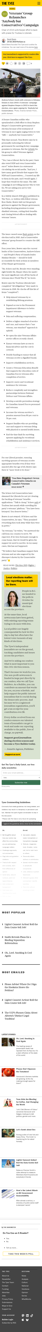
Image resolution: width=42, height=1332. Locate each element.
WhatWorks (26, 1299)
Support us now (12, 754)
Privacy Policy (7, 1299)
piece (25, 195)
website (31, 149)
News (12, 8)
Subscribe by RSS (9, 1323)
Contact (5, 1285)
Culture (25, 1282)
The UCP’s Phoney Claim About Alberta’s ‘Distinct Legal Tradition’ (21, 1015)
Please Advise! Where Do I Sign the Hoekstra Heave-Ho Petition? (21, 987)
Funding (5, 1289)
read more (17, 487)
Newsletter (6, 1279)
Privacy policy (6, 786)
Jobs (4, 1295)
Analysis (25, 1279)
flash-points (28, 234)
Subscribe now (21, 782)
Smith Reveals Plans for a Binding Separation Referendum (18, 940)
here (36, 47)
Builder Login (7, 1319)
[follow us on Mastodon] (15, 63)
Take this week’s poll (20, 1254)
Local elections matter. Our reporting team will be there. (19, 581)
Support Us (6, 1309)
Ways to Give (7, 1305)
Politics (14, 568)
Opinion (25, 1292)
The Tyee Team (8, 1282)
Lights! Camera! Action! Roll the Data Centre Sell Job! (21, 926)
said (36, 502)
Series (24, 1295)
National (25, 1285)
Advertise (6, 1292)
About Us (5, 1275)
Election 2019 (21, 565)
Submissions (7, 1302)
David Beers (11, 39)
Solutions (25, 1289)
